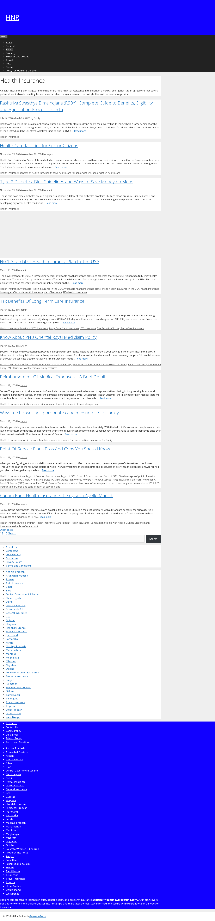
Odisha (10, 668)
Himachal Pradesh (16, 631)
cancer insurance (28, 440)
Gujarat (10, 620)
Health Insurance (9, 136)
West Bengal (13, 717)
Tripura (10, 706)
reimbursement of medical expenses (78, 404)
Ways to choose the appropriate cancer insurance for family (59, 413)
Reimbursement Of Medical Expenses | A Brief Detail (52, 377)
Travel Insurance (15, 702)
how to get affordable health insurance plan (24, 292)
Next (12, 533)
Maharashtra (13, 650)
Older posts (6, 529)
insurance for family (101, 440)
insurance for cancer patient (73, 440)
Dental (9, 67)
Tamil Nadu (13, 695)
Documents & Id (15, 609)
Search (153, 538)
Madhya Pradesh (16, 646)
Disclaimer (12, 558)
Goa (8, 616)
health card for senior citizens (75, 172)
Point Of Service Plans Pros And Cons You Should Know (55, 449)
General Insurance (16, 613)
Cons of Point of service (89, 476)
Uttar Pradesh (14, 709)
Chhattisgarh (13, 598)
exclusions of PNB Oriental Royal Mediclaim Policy (100, 364)
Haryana (11, 624)
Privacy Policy (14, 562)
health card (51, 172)
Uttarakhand (13, 713)
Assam (10, 579)
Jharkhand (12, 635)
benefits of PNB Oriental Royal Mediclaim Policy (45, 364)
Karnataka (12, 639)
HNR (12, 17)
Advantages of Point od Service (36, 476)
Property (11, 53)
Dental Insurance (15, 605)
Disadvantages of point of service (136, 476)
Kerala (9, 642)
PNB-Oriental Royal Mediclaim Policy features (32, 368)
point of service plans (95, 483)
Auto (8, 63)
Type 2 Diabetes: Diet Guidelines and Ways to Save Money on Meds (66, 182)
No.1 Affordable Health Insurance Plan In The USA (49, 261)
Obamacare (55, 292)
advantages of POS (65, 476)
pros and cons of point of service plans (38, 486)
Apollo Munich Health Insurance (37, 522)
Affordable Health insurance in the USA (40, 288)
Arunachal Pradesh (17, 575)
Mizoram (11, 661)
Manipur (11, 653)
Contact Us (12, 550)
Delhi (9, 601)
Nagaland (11, 665)
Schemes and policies (17, 56)
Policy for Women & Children (21, 70)
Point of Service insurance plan (66, 483)
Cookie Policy (13, 554)
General (10, 46)
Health (9, 49)
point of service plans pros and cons (128, 483)
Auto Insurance (14, 583)
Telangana (12, 698)
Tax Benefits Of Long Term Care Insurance (42, 301)
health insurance (150, 288)
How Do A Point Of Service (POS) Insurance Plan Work (111, 479)
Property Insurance (17, 676)
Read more (80, 131)
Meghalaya (12, 657)
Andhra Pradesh (15, 571)
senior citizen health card (106, 172)
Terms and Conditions (18, 565)
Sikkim (10, 691)
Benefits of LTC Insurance (33, 328)
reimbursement (48, 404)
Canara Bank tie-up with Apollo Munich (112, 522)
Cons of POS (110, 476)
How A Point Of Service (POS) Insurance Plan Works (53, 479)
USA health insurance (75, 292)
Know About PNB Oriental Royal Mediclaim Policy (48, 337)
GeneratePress (37, 916)
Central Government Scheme (22, 594)
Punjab (10, 680)
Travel (9, 60)
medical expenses (29, 404)
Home (9, 42)
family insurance (48, 440)
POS (151, 483)
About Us (11, 547)
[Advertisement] (80, 233)
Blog (8, 590)
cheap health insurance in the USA (120, 288)
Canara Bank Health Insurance (73, 522)
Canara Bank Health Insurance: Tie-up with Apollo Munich (56, 495)
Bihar (9, 586)
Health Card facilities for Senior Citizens (39, 145)
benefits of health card (31, 172)
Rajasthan (11, 683)
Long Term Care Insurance (64, 328)
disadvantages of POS (12, 479)
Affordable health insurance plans (82, 288)
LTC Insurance (88, 328)
